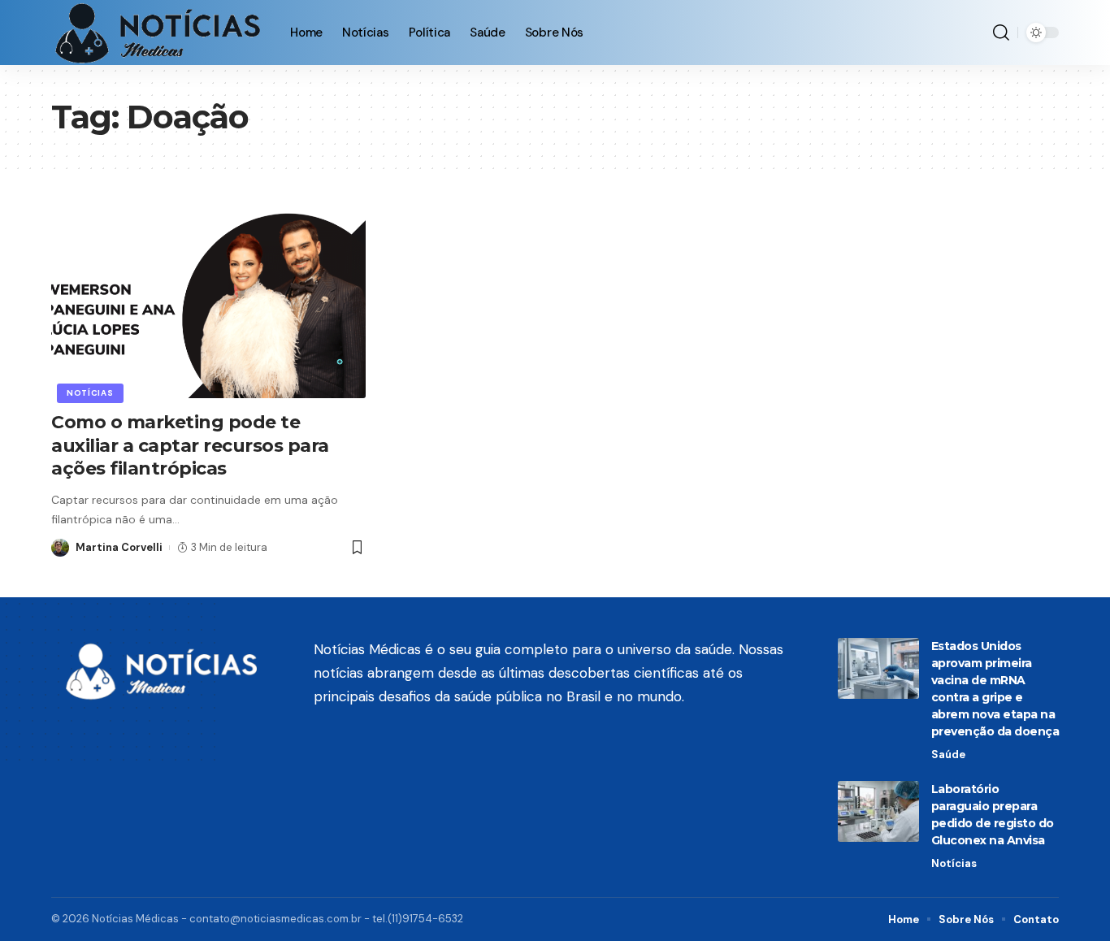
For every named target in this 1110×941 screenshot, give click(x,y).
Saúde (948, 754)
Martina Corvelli (119, 547)
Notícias (90, 393)
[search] (1001, 32)
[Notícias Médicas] (157, 32)
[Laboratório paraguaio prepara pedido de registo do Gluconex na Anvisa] (878, 811)
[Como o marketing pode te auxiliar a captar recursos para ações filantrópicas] (208, 304)
